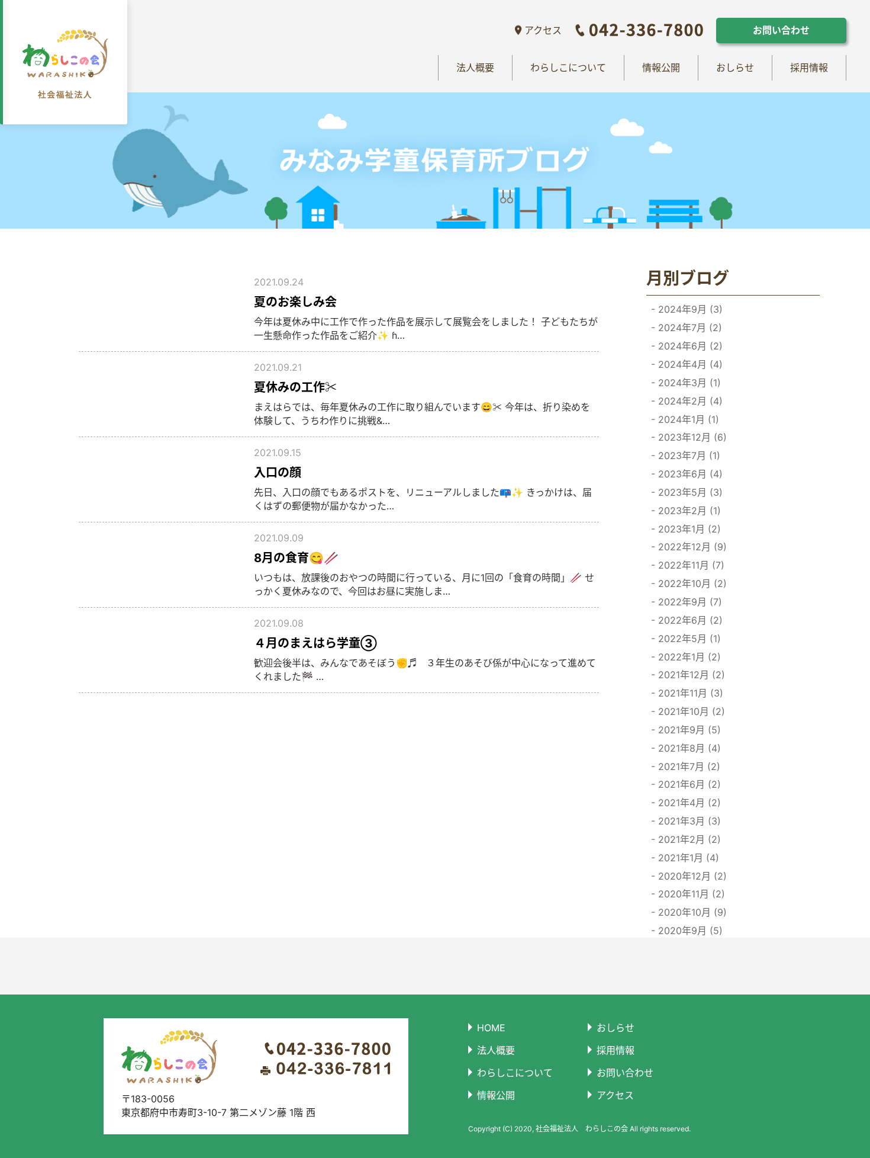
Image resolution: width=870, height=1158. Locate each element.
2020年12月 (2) (691, 876)
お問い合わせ (781, 30)
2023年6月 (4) (689, 474)
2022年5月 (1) (688, 638)
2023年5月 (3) (689, 492)
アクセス (543, 30)
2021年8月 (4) (688, 748)
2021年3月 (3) (688, 821)
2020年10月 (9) (691, 912)
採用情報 (809, 67)
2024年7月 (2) (688, 327)
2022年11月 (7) (689, 565)
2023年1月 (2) (688, 529)
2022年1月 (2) (688, 657)
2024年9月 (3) (689, 309)
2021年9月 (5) (688, 730)
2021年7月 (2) (687, 766)
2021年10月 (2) (690, 711)
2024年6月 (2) (689, 346)
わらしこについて (568, 67)
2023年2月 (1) (688, 511)
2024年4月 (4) (689, 364)
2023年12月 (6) (691, 437)
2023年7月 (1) (687, 455)
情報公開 (661, 67)
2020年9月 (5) (689, 930)
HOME (491, 1028)
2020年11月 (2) (690, 894)
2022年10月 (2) (691, 583)
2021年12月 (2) (690, 675)
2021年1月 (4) (687, 858)
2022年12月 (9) (691, 547)
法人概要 (475, 67)
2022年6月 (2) (689, 620)
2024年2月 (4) (689, 401)
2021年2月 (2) (688, 839)
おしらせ (735, 67)
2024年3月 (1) (688, 383)
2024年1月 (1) (687, 419)
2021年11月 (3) (689, 693)
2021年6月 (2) (688, 784)
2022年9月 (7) (688, 602)
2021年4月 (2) (688, 803)
